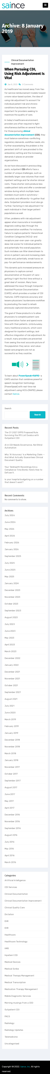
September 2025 (13, 556)
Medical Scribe (12, 969)
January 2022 (12, 665)
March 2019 (10, 719)
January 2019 (11, 733)
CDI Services (11, 887)
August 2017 (11, 787)
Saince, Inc (25, 1067)
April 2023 (10, 644)
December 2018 (12, 740)
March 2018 (10, 753)
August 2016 (11, 835)
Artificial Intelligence (15, 880)
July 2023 (10, 624)
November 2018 (12, 746)
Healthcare (10, 935)
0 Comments (27, 84)
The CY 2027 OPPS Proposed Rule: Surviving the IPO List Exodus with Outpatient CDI (22, 435)
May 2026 (9, 529)
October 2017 (11, 774)
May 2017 (9, 801)
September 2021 (13, 692)
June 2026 (10, 522)
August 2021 (11, 699)
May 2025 (9, 576)
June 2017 (10, 794)
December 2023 (12, 590)
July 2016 (9, 842)
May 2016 (9, 848)
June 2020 (10, 712)
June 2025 (10, 570)
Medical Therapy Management (19, 975)
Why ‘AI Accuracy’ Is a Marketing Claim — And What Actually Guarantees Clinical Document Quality (25, 457)
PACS (7, 1016)
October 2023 (11, 604)
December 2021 (12, 672)
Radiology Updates (14, 1030)
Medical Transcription (15, 982)
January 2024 (12, 583)
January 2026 (12, 549)
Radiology (9, 1023)
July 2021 (9, 706)
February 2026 (12, 542)
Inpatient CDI (11, 955)
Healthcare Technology (16, 941)
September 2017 (13, 780)
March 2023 (10, 651)
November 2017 (12, 767)
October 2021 (11, 685)
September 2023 (13, 610)
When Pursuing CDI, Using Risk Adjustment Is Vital (24, 73)
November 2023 (12, 597)
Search (8, 408)
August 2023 (11, 617)
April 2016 (9, 855)
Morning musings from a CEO (19, 1003)
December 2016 (12, 814)
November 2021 (12, 678)
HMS (7, 948)
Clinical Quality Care (15, 907)
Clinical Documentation (16, 894)
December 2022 (12, 658)
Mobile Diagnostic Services (18, 996)
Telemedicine (11, 1037)
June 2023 (10, 631)
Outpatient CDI (12, 1009)
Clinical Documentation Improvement (22, 62)
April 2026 (10, 536)
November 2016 (12, 821)
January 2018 (11, 760)
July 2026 (10, 515)
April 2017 (9, 808)
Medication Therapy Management (21, 989)
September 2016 (13, 828)
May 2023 (9, 638)
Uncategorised (12, 1043)
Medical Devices (12, 962)
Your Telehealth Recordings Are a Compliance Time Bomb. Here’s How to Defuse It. (23, 470)
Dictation (9, 914)
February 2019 (12, 726)
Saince (16, 394)
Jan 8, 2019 (12, 84)
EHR (7, 921)
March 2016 (10, 862)
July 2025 (10, 563)
